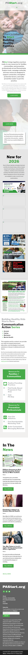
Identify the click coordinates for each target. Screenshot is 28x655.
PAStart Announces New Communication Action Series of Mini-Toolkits (12, 471)
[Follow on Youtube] (9, 591)
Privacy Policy (19, 653)
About (4, 596)
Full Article (8, 489)
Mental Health (8, 337)
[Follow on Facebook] (4, 591)
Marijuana (7, 335)
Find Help (5, 603)
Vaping (6, 333)
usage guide (4, 361)
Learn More (14, 95)
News (4, 474)
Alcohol (6, 331)
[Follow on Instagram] (7, 591)
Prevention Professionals (9, 599)
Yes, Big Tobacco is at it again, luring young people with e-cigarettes (12, 548)
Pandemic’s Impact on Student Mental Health (11, 510)
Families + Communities (9, 598)
